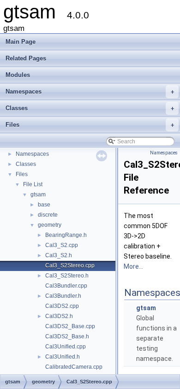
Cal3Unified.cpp (65, 346)
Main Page (21, 41)
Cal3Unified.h (62, 357)
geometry (49, 225)
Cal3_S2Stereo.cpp (70, 265)
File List (32, 184)
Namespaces (90, 91)
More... (133, 266)
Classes (90, 108)
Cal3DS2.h (59, 316)
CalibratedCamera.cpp (73, 367)
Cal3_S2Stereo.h (67, 275)
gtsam (38, 194)
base (44, 204)
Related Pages (26, 58)
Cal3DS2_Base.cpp (70, 326)
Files (90, 124)
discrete (48, 215)
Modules (18, 74)
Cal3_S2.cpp (61, 245)
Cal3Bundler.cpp (66, 286)
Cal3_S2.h (58, 255)
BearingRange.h (66, 235)
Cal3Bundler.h (63, 296)
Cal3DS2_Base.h (67, 336)
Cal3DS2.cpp (62, 306)
